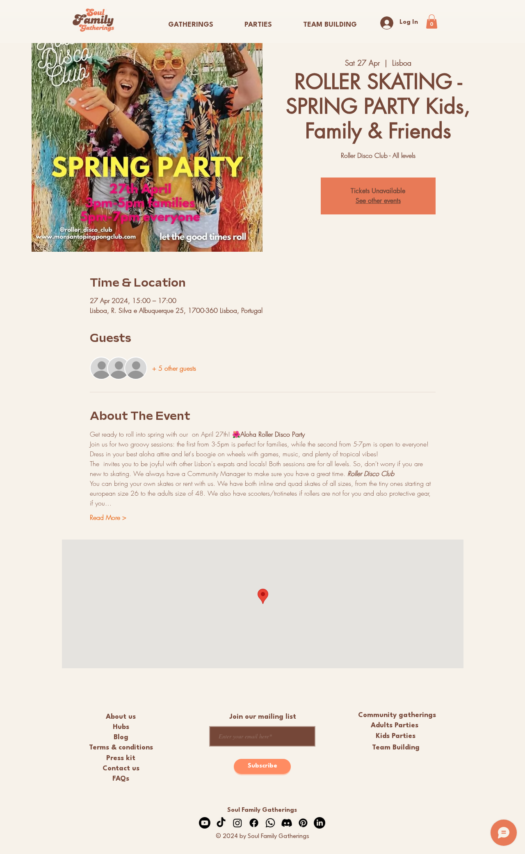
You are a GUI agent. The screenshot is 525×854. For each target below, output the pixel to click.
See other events (378, 200)
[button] (258, 21)
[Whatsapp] (270, 823)
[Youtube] (204, 823)
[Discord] (286, 823)
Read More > (108, 517)
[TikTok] (221, 823)
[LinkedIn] (319, 823)
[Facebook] (254, 823)
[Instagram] (237, 823)
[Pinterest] (303, 823)
